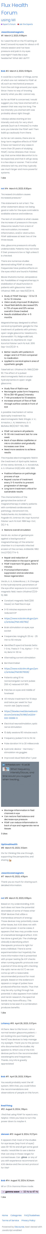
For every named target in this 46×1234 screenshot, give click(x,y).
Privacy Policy (28, 1220)
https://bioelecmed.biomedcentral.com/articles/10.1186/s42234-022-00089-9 (21, 715)
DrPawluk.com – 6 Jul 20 (17, 764)
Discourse (19, 1226)
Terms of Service (10, 1220)
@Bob (24, 1157)
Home (5, 1215)
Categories (16, 1215)
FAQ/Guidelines (32, 1215)
